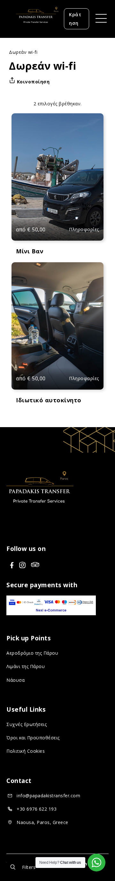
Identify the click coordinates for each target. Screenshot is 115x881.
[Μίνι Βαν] (58, 177)
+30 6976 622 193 (37, 809)
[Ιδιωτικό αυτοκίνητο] (58, 326)
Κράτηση (75, 18)
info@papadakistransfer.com (48, 796)
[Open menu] (99, 19)
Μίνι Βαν (29, 251)
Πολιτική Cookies (25, 751)
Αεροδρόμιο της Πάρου (32, 653)
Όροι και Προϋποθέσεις (33, 738)
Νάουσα (15, 680)
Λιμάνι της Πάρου (25, 666)
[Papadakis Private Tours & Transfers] (35, 30)
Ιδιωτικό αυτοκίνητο (48, 400)
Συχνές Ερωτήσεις (26, 724)
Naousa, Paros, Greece (42, 822)
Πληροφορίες (84, 229)
